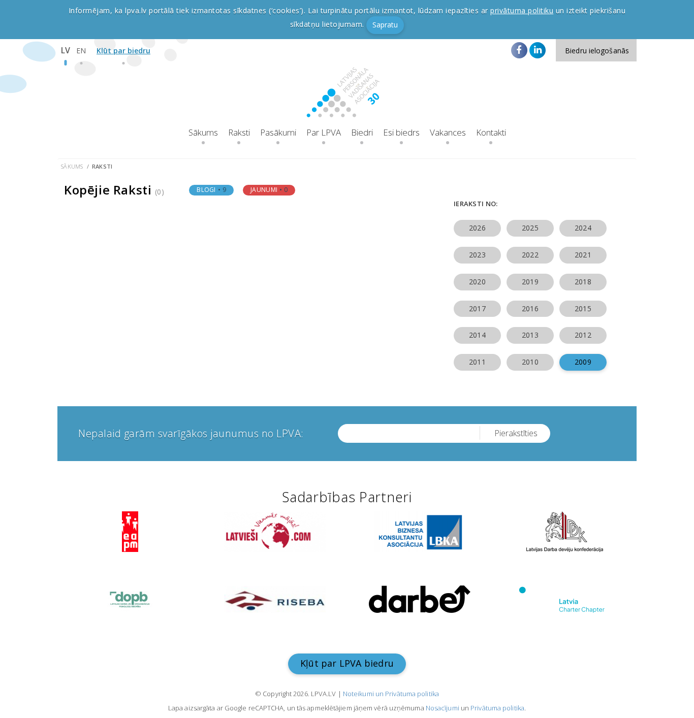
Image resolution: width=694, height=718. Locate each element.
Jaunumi (269, 189)
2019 (530, 281)
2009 (583, 362)
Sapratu (385, 24)
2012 (583, 335)
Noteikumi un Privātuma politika (391, 693)
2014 (477, 335)
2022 (530, 254)
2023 (477, 254)
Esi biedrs (401, 132)
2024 (583, 228)
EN (81, 50)
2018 (583, 281)
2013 (530, 335)
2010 (530, 362)
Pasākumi (278, 132)
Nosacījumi (442, 707)
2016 (530, 308)
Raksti (239, 132)
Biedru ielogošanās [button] (597, 50)
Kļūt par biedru (123, 50)
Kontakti (491, 132)
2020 (477, 281)
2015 (583, 308)
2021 (583, 254)
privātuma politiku (521, 10)
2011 (477, 362)
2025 (530, 228)
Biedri (362, 132)
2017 (477, 308)
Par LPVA (323, 132)
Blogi (211, 189)
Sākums (203, 132)
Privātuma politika (497, 707)
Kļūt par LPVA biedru (347, 663)
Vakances (448, 132)
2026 (477, 228)
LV (65, 50)
